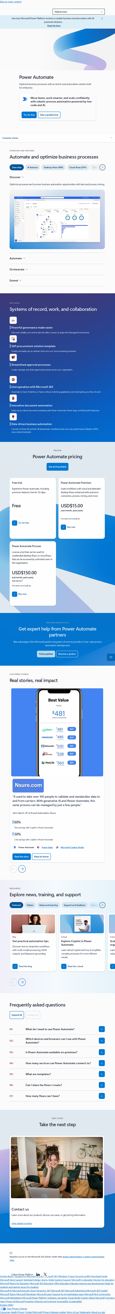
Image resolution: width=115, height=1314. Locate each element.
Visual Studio (74, 1297)
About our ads (98, 1312)
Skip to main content (10, 1)
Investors (29, 1301)
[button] (57, 138)
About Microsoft (97, 1297)
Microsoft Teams (8, 1294)
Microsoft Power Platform (34, 1297)
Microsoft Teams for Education (14, 1283)
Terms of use (73, 1312)
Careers (84, 1297)
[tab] (17, 167)
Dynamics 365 (43, 1290)
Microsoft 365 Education (41, 1283)
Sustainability (75, 1301)
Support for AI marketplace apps (68, 1294)
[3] (11, 1252)
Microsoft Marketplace (11, 1297)
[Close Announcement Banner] (101, 18)
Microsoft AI (6, 1290)
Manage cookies (58, 1312)
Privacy (46, 1312)
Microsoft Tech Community (97, 1294)
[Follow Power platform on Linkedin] (38, 1274)
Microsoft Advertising (75, 1290)
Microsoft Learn (44, 1294)
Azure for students (29, 1287)
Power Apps (47, 847)
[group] (57, 775)
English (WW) (6, 1305)
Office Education (62, 1283)
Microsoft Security (21, 1290)
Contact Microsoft (33, 1312)
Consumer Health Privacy (12, 1312)
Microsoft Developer (26, 1294)
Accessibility (63, 1301)
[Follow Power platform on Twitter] (45, 1274)
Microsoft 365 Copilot (97, 1290)
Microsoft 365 (58, 1290)
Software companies (57, 1297)
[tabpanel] (57, 230)
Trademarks (85, 1312)
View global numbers (22, 1223)
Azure (33, 1290)
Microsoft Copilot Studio (72, 847)
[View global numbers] (110, 657)
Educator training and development (87, 1283)
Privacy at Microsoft (15, 1301)
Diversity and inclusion (45, 1301)
